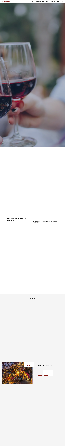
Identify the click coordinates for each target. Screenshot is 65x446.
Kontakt (58, 1)
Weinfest (32, 1)
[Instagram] (62, 1)
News (54, 1)
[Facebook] (60, 1)
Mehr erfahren (42, 375)
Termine (52, 1)
